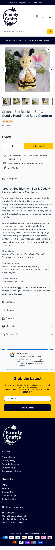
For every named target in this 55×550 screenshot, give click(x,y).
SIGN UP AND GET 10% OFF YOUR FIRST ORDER (27, 40)
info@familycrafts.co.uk (15, 516)
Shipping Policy (9, 467)
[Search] (50, 31)
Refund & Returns (10, 464)
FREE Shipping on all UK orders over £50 (27, 2)
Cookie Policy (8, 457)
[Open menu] (50, 17)
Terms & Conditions (11, 471)
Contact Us (7, 492)
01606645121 (11, 512)
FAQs (4, 485)
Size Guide (13, 168)
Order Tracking (9, 499)
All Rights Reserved (37, 533)
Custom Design (9, 495)
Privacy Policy (8, 460)
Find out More (27, 407)
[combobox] (27, 31)
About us (6, 488)
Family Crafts (22, 533)
